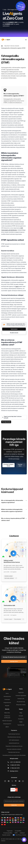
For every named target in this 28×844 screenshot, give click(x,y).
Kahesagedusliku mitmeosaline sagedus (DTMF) (13, 48)
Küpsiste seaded (6, 835)
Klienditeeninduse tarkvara (14, 737)
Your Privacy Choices (21, 835)
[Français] (5, 820)
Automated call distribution (9, 230)
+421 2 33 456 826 (15, 762)
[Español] (21, 818)
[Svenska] (21, 822)
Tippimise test (20, 725)
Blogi (21, 712)
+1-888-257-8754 (15, 765)
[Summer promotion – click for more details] (14, 18)
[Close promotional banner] (26, 2)
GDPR (16, 832)
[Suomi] (2, 820)
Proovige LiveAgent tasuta (8, 465)
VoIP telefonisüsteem (14, 740)
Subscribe (14, 805)
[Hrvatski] (7, 820)
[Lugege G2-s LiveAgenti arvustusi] (14, 789)
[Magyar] (10, 820)
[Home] (2, 46)
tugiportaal (21, 692)
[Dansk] (10, 818)
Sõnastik (21, 715)
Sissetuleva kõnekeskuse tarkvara (14, 746)
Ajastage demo (14, 661)
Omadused (7, 699)
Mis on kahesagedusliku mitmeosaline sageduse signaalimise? (12, 501)
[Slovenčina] (15, 822)
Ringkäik (7, 705)
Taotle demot (14, 329)
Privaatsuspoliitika (7, 832)
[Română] (10, 822)
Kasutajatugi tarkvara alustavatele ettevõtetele (14, 755)
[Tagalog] (23, 822)
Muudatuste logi (21, 701)
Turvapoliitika (18, 830)
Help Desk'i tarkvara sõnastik (11, 45)
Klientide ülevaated (7, 720)
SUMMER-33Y (9, 24)
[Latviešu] (21, 820)
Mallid (20, 721)
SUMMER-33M (12, 22)
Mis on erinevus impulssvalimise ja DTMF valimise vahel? (13, 519)
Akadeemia (21, 718)
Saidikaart (22, 832)
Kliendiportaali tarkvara (14, 752)
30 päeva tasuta (14, 332)
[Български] (5, 818)
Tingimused (9, 830)
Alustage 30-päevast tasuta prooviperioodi (14, 657)
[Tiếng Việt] (2, 824)
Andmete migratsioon (21, 695)
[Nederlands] (23, 820)
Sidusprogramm (7, 723)
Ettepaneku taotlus (20, 704)
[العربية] (2, 818)
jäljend (7, 726)
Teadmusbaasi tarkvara (14, 734)
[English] (18, 818)
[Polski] (5, 822)
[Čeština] (7, 818)
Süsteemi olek (20, 698)
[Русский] (13, 822)
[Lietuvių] (18, 820)
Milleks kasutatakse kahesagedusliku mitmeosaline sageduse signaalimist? (12, 510)
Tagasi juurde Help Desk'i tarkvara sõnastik (13, 417)
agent (17, 286)
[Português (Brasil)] (7, 822)
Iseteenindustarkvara (14, 743)
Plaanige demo (20, 465)
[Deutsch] (13, 818)
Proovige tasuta (6, 421)
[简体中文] (5, 824)
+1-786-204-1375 (14, 768)
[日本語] (15, 820)
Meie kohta (7, 712)
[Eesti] (23, 818)
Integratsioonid (7, 702)
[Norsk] (2, 822)
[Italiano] (13, 820)
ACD (21, 228)
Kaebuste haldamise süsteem (14, 749)
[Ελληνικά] (15, 818)
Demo (7, 693)
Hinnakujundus (7, 696)
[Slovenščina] (18, 822)
